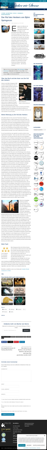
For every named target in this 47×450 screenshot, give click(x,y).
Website (3, 394)
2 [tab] (36, 122)
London (28, 336)
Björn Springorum (21, 69)
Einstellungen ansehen (39, 445)
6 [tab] (41, 80)
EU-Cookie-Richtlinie (29, 424)
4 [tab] (38, 80)
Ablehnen (29, 445)
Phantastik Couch (16, 442)
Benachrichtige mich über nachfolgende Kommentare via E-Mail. (16, 407)
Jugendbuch (20, 13)
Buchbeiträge (9, 13)
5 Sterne (3, 13)
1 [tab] (35, 122)
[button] (44, 435)
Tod (2, 338)
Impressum (27, 426)
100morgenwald (16, 438)
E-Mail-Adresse (5, 389)
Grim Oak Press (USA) (17, 429)
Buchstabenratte (16, 440)
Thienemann (6, 70)
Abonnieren (26, 330)
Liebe (25, 336)
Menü (4, 9)
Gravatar (6, 399)
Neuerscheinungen (5, 14)
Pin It (17, 341)
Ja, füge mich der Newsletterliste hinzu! (12, 402)
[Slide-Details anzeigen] (38, 72)
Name (2, 384)
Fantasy (15, 13)
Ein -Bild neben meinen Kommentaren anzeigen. (17, 399)
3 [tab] (37, 80)
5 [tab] (40, 122)
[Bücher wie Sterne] (23, 5)
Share (4, 341)
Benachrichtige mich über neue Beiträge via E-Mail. (14, 411)
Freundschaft (19, 336)
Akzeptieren (22, 445)
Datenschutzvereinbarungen (30, 423)
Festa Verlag (15, 427)
